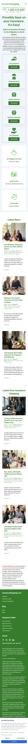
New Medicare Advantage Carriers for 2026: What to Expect (13, 247)
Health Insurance (11, 360)
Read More (6, 269)
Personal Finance (8, 308)
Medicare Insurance (7, 628)
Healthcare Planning (13, 252)
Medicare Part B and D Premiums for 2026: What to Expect (13, 300)
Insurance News (11, 253)
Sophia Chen (8, 251)
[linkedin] (13, 640)
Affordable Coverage (17, 479)
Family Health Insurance (14, 535)
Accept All (14, 741)
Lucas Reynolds (9, 478)
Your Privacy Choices (6, 735)
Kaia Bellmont (9, 359)
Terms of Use (12, 732)
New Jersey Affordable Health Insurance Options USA (13, 474)
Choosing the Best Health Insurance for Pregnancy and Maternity (13, 355)
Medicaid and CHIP (16, 481)
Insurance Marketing (7, 601)
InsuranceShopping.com (11, 593)
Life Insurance (6, 630)
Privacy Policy (4, 732)
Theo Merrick (8, 304)
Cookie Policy (20, 732)
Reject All (7, 738)
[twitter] (6, 640)
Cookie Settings (20, 738)
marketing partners (12, 44)
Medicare (17, 253)
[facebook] (3, 640)
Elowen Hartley (9, 424)
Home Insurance (6, 623)
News (3, 612)
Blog (3, 610)
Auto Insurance (6, 621)
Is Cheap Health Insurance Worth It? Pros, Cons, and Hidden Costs (13, 421)
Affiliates (4, 596)
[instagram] (10, 640)
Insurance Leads (6, 599)
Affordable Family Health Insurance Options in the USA (13, 529)
